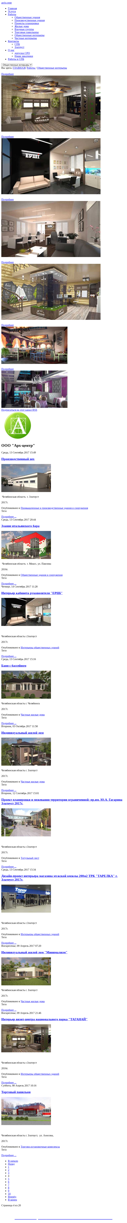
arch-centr (6, 2)
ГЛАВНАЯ (19, 67)
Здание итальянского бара (20, 526)
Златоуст (19, 47)
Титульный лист (30, 858)
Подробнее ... (8, 516)
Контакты (13, 41)
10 (9, 1193)
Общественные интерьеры (29, 35)
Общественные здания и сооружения (42, 575)
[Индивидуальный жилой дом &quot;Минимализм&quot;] (26, 984)
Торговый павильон (16, 1092)
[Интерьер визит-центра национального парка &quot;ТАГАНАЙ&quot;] (26, 1051)
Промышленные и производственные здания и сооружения (54, 508)
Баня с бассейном (13, 665)
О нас (11, 50)
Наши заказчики (24, 56)
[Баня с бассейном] (26, 697)
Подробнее (7, 74)
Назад (11, 1164)
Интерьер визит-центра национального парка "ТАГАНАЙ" (44, 1019)
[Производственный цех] (26, 491)
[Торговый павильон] (26, 1124)
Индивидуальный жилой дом (22, 732)
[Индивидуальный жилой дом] (26, 764)
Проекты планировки (27, 23)
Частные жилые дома (33, 714)
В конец (12, 1199)
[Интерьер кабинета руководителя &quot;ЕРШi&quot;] (26, 625)
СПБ (17, 44)
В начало (13, 1161)
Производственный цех (18, 459)
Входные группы (24, 29)
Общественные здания (27, 17)
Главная (12, 8)
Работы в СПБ (16, 59)
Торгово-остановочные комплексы (40, 1146)
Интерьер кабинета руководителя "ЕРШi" (32, 593)
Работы (12, 14)
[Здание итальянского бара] (26, 558)
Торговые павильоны (27, 32)
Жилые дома (22, 26)
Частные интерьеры (26, 38)
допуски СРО (22, 53)
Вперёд (12, 1196)
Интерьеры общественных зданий (40, 647)
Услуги (12, 11)
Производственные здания (30, 20)
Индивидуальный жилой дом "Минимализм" (34, 952)
